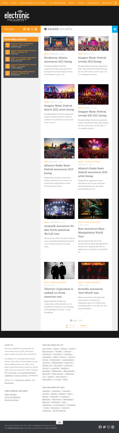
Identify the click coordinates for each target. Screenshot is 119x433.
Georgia (45, 394)
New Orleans (57, 374)
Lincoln (45, 368)
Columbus (46, 357)
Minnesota (56, 399)
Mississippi (68, 399)
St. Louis (57, 379)
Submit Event (93, 3)
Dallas (55, 357)
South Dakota (59, 405)
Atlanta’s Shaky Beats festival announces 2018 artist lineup (92, 172)
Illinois (54, 394)
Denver (63, 357)
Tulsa (65, 379)
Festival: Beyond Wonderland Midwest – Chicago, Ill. (23, 72)
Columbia (68, 354)
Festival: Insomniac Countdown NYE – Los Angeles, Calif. (23, 58)
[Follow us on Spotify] (35, 29)
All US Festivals (59, 411)
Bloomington (48, 351)
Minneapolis (69, 371)
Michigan (46, 399)
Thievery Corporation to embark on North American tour (58, 293)
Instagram (9, 383)
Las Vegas (12, 373)
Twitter (28, 380)
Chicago (17, 376)
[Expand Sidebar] (115, 29)
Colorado (66, 391)
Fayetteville (55, 360)
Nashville (46, 374)
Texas (46, 408)
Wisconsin (55, 408)
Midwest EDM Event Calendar (33, 3)
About (71, 3)
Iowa (70, 394)
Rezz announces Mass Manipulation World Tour (91, 232)
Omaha (51, 377)
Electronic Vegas (11, 400)
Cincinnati (46, 354)
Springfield (47, 379)
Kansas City (47, 365)
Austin (72, 349)
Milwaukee (57, 371)
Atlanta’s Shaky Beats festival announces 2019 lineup (58, 169)
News (13, 3)
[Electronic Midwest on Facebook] (24, 29)
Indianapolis (57, 363)
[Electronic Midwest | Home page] (17, 16)
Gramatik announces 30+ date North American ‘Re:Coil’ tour (59, 230)
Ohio (64, 402)
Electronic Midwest (13, 397)
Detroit (25, 376)
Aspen (56, 349)
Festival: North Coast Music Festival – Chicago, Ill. (22, 44)
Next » (84, 325)
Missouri (46, 402)
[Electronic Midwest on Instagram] (32, 29)
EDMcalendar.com (15, 428)
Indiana (62, 394)
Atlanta (64, 349)
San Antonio (61, 377)
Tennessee (71, 405)
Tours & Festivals (92, 162)
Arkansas (56, 391)
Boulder (59, 351)
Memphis (46, 371)
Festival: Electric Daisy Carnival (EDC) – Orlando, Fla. (23, 51)
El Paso (45, 360)
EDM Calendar (11, 394)
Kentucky (54, 397)
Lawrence (68, 365)
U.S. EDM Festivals (57, 3)
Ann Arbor (46, 349)
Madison (64, 368)
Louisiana (64, 397)
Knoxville (58, 365)
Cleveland (57, 354)
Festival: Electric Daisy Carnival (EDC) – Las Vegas (23, 65)
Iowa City (69, 363)
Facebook (20, 380)
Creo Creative (51, 428)
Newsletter (107, 3)
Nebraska (56, 402)
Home (5, 3)
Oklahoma (46, 405)
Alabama (46, 391)
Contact (80, 3)
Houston (46, 363)
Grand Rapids (68, 360)
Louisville (55, 368)
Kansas (45, 397)
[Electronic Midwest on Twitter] (28, 29)
